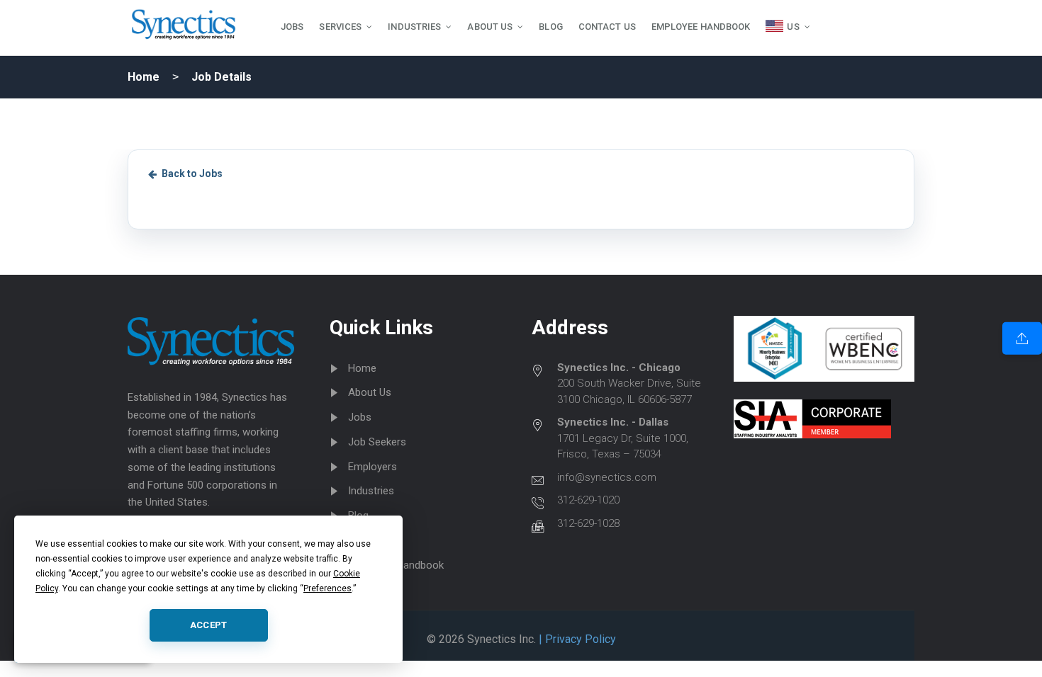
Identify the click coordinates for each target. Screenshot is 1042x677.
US (793, 26)
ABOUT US (489, 26)
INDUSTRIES (414, 26)
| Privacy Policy (576, 639)
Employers (372, 466)
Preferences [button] (327, 588)
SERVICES (340, 26)
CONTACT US (607, 26)
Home (143, 77)
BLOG (550, 26)
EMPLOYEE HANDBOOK (701, 26)
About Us (369, 392)
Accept (209, 625)
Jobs (359, 417)
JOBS (292, 26)
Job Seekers (377, 442)
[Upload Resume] (1022, 338)
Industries (371, 490)
